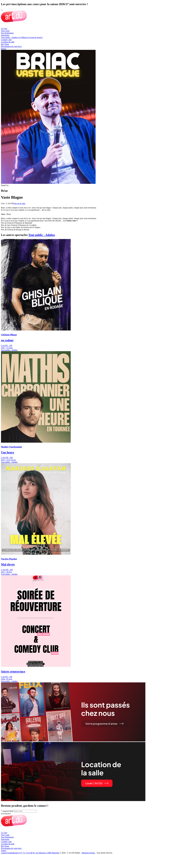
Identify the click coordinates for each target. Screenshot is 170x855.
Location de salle (7, 42)
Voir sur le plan (19, 203)
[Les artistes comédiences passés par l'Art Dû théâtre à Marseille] (73, 741)
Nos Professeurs (7, 33)
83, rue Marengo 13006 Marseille (46, 853)
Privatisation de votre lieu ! (11, 46)
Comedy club (6, 40)
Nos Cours (5, 31)
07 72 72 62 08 (26, 853)
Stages (3, 49)
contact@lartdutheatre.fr (10, 853)
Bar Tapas (5, 44)
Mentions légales (88, 853)
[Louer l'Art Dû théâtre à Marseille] (73, 800)
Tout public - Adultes (41, 235)
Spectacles (5, 35)
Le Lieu (4, 28)
